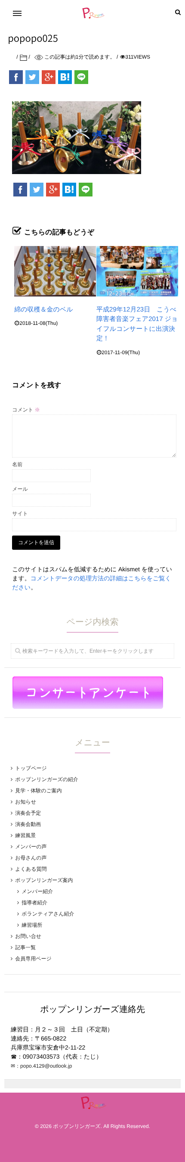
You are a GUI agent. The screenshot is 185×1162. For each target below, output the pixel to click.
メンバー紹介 (37, 891)
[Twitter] (32, 77)
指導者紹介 (34, 903)
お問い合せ (28, 936)
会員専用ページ (33, 959)
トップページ (30, 768)
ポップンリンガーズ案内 (44, 880)
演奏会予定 (28, 813)
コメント (26, 410)
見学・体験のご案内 (38, 791)
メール (20, 489)
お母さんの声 (30, 858)
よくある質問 (30, 869)
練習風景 (25, 835)
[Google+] (49, 77)
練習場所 (32, 925)
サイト (20, 514)
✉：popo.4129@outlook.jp (41, 1066)
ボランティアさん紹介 (48, 914)
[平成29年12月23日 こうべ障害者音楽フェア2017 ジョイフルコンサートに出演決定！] (137, 271)
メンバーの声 (30, 847)
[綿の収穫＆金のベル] (55, 271)
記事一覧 (25, 947)
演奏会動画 (28, 824)
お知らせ (25, 802)
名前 (17, 464)
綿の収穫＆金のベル (43, 309)
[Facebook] (16, 77)
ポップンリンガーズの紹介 (46, 779)
